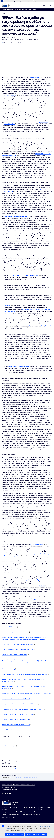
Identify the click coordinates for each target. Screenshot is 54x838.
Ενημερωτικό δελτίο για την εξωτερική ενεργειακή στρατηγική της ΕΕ (22, 709)
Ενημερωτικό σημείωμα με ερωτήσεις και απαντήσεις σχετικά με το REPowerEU (26, 693)
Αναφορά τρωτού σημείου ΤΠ (10, 812)
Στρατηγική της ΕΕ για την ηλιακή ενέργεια (14, 654)
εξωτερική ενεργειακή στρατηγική (36, 599)
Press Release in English (9, 746)
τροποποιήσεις (43, 122)
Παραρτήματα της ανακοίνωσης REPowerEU (15, 632)
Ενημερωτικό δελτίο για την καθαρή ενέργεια (15, 719)
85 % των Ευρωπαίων (10, 95)
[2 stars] (4, 777)
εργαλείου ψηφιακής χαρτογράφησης (40, 325)
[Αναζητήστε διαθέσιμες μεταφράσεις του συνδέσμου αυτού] (41, 77)
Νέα (4, 13)
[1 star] (3, 777)
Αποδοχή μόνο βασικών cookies (35, 834)
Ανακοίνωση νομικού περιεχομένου (30, 814)
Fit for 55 (42, 586)
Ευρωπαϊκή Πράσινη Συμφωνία (12, 576)
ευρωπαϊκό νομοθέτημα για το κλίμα (29, 580)
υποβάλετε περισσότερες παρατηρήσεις (26, 777)
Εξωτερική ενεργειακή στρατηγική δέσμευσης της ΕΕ (17, 649)
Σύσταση (8, 305)
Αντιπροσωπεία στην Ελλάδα (10, 769)
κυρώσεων (39, 561)
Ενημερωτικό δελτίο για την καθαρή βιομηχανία (16, 724)
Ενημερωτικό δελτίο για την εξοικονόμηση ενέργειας (17, 714)
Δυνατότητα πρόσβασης (8, 817)
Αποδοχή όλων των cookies (14, 834)
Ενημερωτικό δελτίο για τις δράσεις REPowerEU (16, 699)
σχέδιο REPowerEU (34, 77)
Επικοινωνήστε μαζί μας (45, 808)
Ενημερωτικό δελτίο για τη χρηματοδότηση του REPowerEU (19, 704)
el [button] (44, 5)
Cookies (4, 814)
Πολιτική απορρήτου (13, 814)
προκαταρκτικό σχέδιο (36, 544)
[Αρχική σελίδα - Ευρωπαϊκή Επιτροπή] (6, 5)
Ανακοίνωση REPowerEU (9, 627)
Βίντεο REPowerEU (7, 730)
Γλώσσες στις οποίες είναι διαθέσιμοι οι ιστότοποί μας (34, 812)
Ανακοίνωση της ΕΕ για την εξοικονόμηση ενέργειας (17, 644)
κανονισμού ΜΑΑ (9, 123)
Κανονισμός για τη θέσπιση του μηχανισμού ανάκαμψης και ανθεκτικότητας (24, 674)
